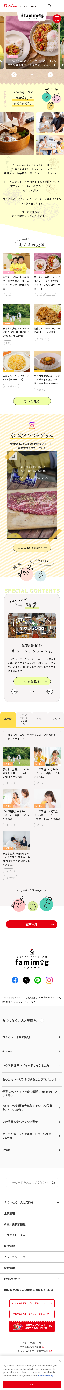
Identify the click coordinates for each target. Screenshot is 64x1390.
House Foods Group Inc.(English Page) (28, 1289)
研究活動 (9, 1246)
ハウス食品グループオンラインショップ (30, 1314)
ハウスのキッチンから (24, 719)
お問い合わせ (12, 1278)
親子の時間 (51, 295)
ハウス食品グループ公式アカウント (28, 1303)
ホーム (5, 997)
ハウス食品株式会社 (30, 1347)
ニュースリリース (14, 1256)
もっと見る (32, 401)
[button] (14, 74)
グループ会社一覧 (32, 1343)
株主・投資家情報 (14, 1224)
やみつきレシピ (43, 338)
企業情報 (9, 1213)
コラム (40, 719)
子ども (8, 295)
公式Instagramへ (32, 548)
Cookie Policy (45, 1375)
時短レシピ (41, 390)
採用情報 (9, 1268)
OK (32, 1384)
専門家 (8, 719)
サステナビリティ (14, 1235)
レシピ (56, 719)
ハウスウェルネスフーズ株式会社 (30, 1351)
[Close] (60, 1360)
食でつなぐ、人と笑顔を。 (24, 997)
